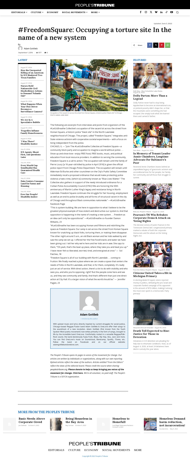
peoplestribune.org (58, 369)
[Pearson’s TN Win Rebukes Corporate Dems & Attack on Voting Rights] (152, 196)
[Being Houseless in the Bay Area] (56, 424)
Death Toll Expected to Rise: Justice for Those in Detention (151, 334)
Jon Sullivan (22, 425)
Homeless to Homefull (121, 420)
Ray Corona (69, 425)
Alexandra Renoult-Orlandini (143, 328)
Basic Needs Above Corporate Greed (32, 420)
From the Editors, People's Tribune (145, 270)
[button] (177, 12)
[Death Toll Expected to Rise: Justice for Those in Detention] (152, 312)
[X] (155, 45)
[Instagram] (145, 12)
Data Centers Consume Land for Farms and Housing (32, 183)
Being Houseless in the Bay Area (79, 420)
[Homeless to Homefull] (103, 424)
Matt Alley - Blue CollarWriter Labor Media (147, 91)
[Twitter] (151, 12)
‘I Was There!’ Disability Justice (29, 142)
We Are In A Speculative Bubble (30, 121)
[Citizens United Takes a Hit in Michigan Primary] (152, 254)
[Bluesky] (156, 12)
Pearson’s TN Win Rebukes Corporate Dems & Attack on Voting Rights (151, 218)
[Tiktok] (166, 12)
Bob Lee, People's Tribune (142, 212)
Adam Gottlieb (31, 48)
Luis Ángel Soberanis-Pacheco (122, 425)
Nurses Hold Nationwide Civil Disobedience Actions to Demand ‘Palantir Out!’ (31, 90)
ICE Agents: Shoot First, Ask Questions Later (31, 154)
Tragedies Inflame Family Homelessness (32, 131)
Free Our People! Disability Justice (29, 195)
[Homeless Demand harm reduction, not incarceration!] (150, 424)
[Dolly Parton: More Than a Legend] (152, 76)
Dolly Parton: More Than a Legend (150, 97)
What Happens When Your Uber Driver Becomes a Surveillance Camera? (32, 108)
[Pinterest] (161, 45)
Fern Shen (136, 150)
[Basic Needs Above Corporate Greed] (9, 424)
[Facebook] (140, 12)
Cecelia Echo (163, 429)
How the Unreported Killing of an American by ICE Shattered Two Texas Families (32, 74)
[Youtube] (171, 12)
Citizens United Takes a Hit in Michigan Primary (152, 274)
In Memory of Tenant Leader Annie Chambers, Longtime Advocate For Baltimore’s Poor (152, 158)
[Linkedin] (161, 12)
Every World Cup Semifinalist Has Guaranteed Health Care (30, 169)
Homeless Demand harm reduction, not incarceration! (172, 422)
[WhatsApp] (167, 45)
